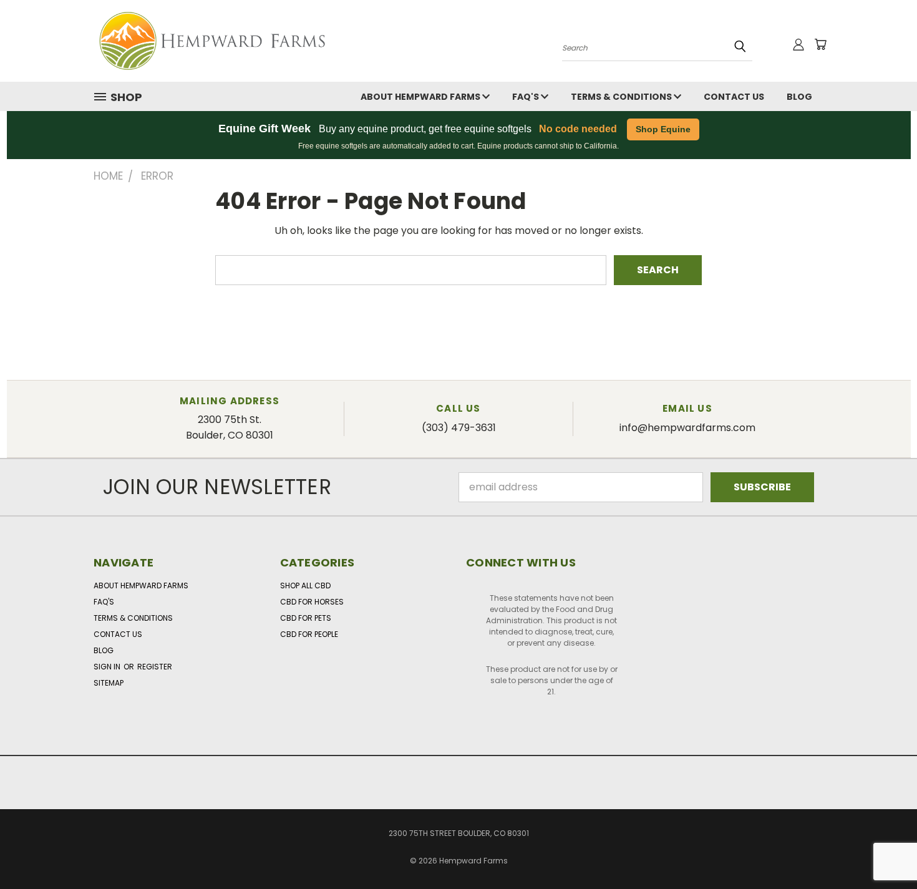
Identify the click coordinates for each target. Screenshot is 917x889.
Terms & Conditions (622, 96)
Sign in (108, 666)
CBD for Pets (305, 618)
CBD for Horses (312, 601)
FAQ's (526, 96)
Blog (799, 96)
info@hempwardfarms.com (687, 427)
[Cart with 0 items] (820, 44)
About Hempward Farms (421, 96)
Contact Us (734, 96)
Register (154, 666)
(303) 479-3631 (459, 427)
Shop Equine (663, 129)
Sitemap (109, 683)
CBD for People (309, 634)
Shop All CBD (305, 585)
